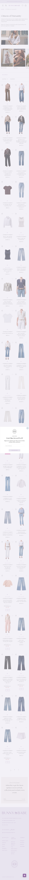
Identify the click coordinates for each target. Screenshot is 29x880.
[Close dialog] (28, 428)
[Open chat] (24, 875)
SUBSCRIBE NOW (14, 450)
